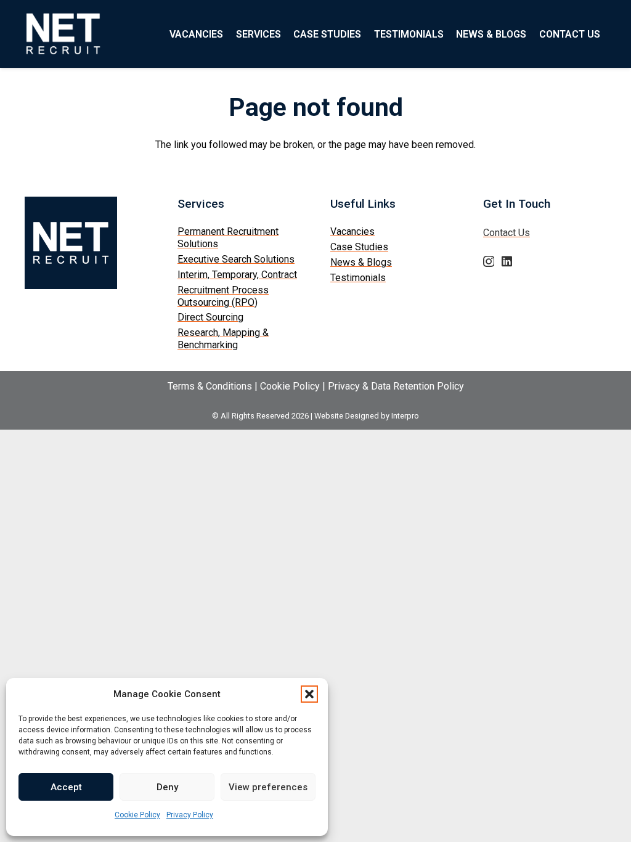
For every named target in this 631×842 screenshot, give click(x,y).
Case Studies (359, 247)
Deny (167, 787)
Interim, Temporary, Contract (237, 274)
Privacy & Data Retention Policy (396, 386)
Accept (66, 787)
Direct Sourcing (210, 317)
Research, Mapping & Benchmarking (223, 339)
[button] (309, 694)
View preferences (268, 787)
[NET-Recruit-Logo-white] (63, 33)
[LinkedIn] (507, 261)
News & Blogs (361, 262)
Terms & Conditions (210, 386)
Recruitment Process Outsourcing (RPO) (223, 296)
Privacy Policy (189, 815)
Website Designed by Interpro (366, 415)
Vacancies (352, 231)
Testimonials (358, 278)
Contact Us (506, 233)
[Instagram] (488, 261)
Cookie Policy (137, 815)
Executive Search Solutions (236, 259)
